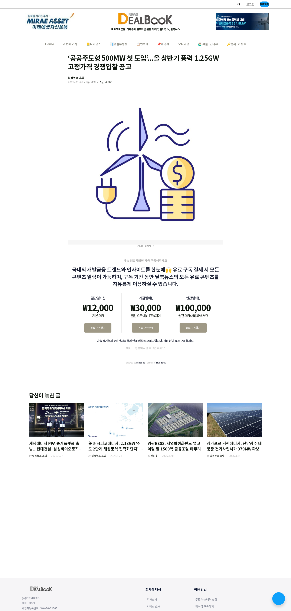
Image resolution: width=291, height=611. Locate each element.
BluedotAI (161, 362)
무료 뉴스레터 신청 (206, 599)
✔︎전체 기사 (70, 44)
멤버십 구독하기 (204, 606)
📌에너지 (163, 44)
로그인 (250, 4)
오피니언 (183, 44)
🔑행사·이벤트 (236, 44)
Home (49, 44)
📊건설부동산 (118, 44)
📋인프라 (142, 44)
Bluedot (140, 362)
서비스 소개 (153, 606)
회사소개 (152, 599)
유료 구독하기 (98, 327)
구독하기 (264, 4)
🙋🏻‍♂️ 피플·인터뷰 (208, 44)
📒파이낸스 (93, 44)
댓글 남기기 (106, 82)
